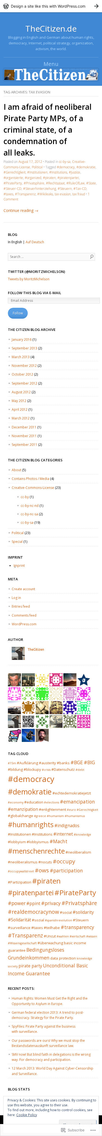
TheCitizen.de (50, 28)
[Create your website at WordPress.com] (51, 6)
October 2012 (22, 374)
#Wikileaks (45, 194)
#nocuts (45, 862)
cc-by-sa (64, 161)
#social (66, 912)
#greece (40, 816)
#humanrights (31, 824)
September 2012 (24, 383)
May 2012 (19, 400)
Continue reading (21, 210)
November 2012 (24, 365)
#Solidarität (19, 920)
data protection (63, 958)
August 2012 (21, 392)
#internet (63, 834)
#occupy (64, 861)
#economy (15, 802)
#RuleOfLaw (75, 183)
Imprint (19, 565)
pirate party (30, 966)
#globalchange (20, 815)
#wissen (91, 936)
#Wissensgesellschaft (22, 943)
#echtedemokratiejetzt (71, 793)
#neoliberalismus (23, 862)
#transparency (77, 927)
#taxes (8, 194)
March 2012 (21, 418)
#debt (80, 770)
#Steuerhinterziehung (39, 188)
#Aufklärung (27, 762)
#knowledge (82, 834)
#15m (12, 763)
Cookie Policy (26, 1115)
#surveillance (19, 927)
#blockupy (32, 769)
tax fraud (78, 194)
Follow (18, 313)
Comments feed (24, 615)
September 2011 (24, 444)
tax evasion (63, 194)
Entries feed (21, 606)
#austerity (47, 762)
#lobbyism (17, 841)
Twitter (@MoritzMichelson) (36, 271)
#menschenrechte (36, 850)
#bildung (15, 769)
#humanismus (75, 816)
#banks (63, 762)
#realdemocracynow (33, 911)
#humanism (55, 816)
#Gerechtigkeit (15, 172)
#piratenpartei (68, 177)
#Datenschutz (63, 769)
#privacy (51, 903)
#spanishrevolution (58, 920)
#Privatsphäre (34, 183)
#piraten (49, 177)
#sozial (38, 920)
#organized (33, 177)
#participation (66, 870)
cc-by (25, 497)
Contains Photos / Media (30, 478)
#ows (42, 870)
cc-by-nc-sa (29, 514)
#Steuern (65, 188)
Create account (23, 589)
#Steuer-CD (12, 188)
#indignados (66, 826)
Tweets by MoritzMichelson (29, 279)
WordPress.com (24, 624)
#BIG (89, 762)
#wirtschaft (77, 936)
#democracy (66, 167)
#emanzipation (23, 809)
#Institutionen (37, 172)
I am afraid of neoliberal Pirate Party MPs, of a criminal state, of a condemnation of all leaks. (48, 130)
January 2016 (22, 339)
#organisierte (13, 177)
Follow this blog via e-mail (34, 292)
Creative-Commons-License (33, 487)
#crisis (46, 770)
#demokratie (85, 167)
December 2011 (24, 427)
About (16, 470)
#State (91, 183)
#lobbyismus (38, 841)
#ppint (33, 903)
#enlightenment (52, 809)
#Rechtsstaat (55, 183)
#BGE (76, 762)
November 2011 (24, 436)
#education (33, 802)
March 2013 (21, 357)
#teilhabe (52, 927)
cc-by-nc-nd (30, 505)
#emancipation (77, 801)
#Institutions (58, 172)
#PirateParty (13, 183)
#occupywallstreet (21, 871)
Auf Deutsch (35, 242)
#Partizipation (19, 882)
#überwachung (50, 942)
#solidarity (83, 912)
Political (37, 167)
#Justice (74, 172)
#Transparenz (25, 194)
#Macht (58, 841)
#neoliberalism (78, 852)
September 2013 (24, 348)
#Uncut (50, 936)
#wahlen (63, 936)
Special (17, 541)
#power (17, 903)
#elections (51, 802)
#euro (71, 810)
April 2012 (19, 409)
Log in (16, 597)
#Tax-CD (79, 188)
